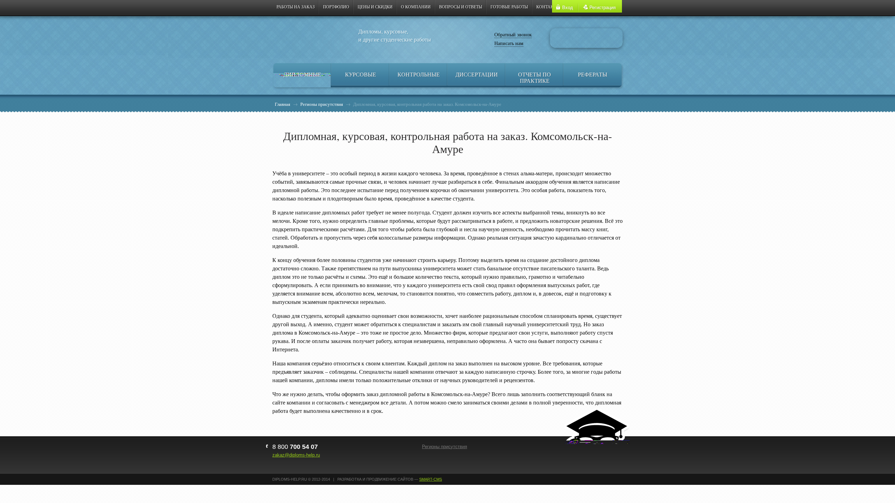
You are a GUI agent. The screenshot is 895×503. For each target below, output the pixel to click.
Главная (282, 104)
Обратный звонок (513, 34)
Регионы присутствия (321, 104)
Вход (567, 7)
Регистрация (602, 7)
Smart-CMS (430, 479)
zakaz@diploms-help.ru (296, 455)
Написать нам (508, 43)
